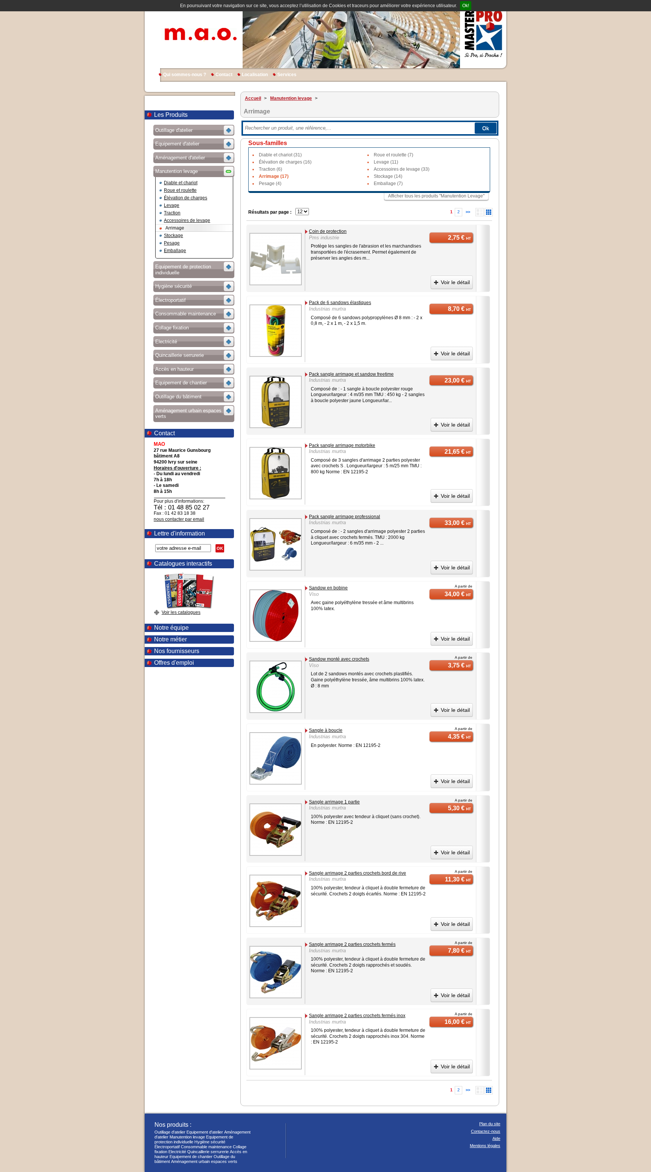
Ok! (465, 5)
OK (220, 548)
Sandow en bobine (328, 588)
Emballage (175, 250)
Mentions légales (485, 1145)
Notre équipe (171, 627)
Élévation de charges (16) (285, 162)
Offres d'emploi (174, 662)
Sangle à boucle (325, 730)
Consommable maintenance (206, 1146)
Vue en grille (488, 212)
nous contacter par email (179, 519)
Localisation (255, 74)
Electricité (177, 1151)
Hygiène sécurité (209, 1142)
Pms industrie (324, 237)
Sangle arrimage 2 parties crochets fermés (352, 944)
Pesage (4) (270, 183)
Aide (496, 1138)
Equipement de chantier (191, 1156)
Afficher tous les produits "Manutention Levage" (436, 196)
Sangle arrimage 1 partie (334, 802)
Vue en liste (479, 212)
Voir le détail (455, 282)
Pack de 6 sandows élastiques (340, 302)
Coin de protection (328, 231)
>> (468, 212)
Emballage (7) (388, 183)
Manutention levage (187, 1137)
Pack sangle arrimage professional (344, 516)
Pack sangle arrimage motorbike (342, 445)
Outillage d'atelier (169, 1132)
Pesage (172, 243)
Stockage (173, 235)
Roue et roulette (180, 190)
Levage (171, 205)
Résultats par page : (270, 212)
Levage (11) (386, 162)
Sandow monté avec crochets (339, 659)
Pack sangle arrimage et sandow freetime (351, 374)
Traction (172, 213)
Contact (223, 74)
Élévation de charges (185, 197)
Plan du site (489, 1124)
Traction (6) (270, 169)
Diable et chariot (180, 182)
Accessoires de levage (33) (401, 169)
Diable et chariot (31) (280, 155)
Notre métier (170, 639)
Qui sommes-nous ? (184, 74)
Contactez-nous (485, 1131)
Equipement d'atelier (204, 1132)
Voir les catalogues (181, 612)
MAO (198, 34)
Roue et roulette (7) (393, 155)
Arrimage (174, 228)
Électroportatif (167, 1146)
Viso (314, 594)
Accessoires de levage (187, 220)
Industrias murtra (327, 309)
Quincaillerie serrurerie (208, 1151)
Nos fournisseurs (176, 651)
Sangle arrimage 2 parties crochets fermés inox (357, 1015)
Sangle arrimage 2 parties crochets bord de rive (357, 873)
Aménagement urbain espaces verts (204, 1161)
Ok (485, 128)
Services (286, 74)
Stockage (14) (388, 176)
